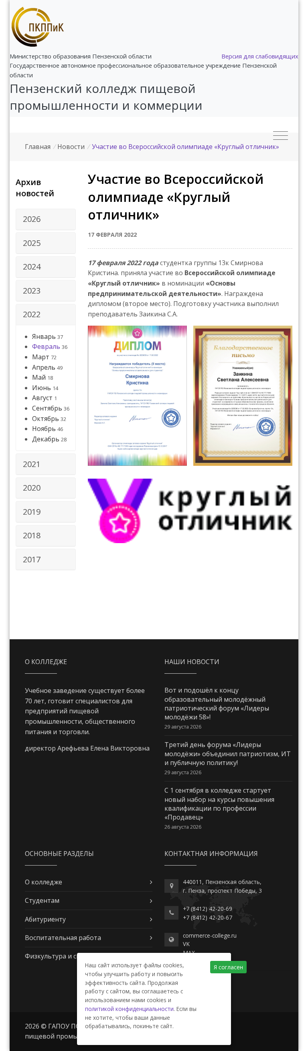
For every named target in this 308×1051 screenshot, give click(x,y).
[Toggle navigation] (280, 135)
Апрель (43, 367)
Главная (38, 146)
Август (42, 397)
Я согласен (228, 967)
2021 (32, 464)
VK (186, 944)
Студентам (42, 900)
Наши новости (191, 661)
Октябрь (45, 418)
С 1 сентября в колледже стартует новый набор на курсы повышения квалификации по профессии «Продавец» (219, 803)
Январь (44, 336)
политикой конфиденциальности (129, 1009)
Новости (71, 146)
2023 (32, 290)
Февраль (46, 346)
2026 (32, 218)
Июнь (41, 387)
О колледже (43, 882)
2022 (32, 314)
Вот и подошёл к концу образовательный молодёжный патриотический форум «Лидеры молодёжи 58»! (216, 703)
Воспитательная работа (63, 937)
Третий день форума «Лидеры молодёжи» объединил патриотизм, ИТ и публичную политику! (227, 753)
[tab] (45, 219)
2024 (32, 266)
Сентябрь (47, 408)
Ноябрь (44, 428)
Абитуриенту (45, 919)
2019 (32, 511)
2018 (32, 535)
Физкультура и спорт (58, 956)
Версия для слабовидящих (259, 56)
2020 (32, 487)
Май (39, 377)
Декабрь (45, 439)
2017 (32, 559)
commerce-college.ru (210, 935)
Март (40, 356)
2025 (32, 243)
